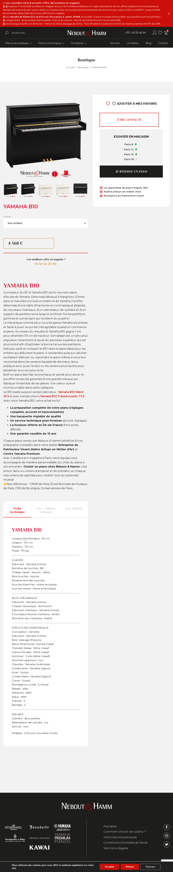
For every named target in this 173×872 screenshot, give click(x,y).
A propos (110, 826)
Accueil (70, 67)
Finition (7, 216)
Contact (163, 43)
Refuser (130, 866)
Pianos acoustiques (16, 43)
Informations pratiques (120, 837)
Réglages (150, 866)
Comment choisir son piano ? (125, 831)
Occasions (77, 43)
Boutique (83, 67)
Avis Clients (73, 508)
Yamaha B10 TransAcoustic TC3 (62, 396)
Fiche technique (17, 510)
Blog (148, 43)
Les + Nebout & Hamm (45, 510)
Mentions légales (116, 848)
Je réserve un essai (131, 171)
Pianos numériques (49, 43)
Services (115, 43)
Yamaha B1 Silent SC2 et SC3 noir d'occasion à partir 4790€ (45, 17)
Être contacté (129, 119)
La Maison (133, 43)
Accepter (109, 866)
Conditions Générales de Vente (125, 842)
